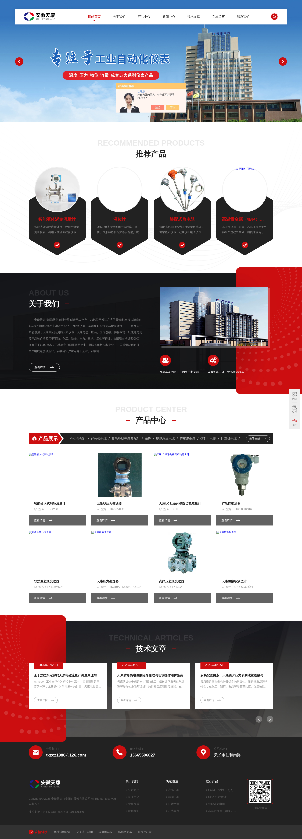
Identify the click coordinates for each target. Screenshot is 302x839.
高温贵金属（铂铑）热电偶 (245, 219)
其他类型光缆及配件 (126, 438)
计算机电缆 (229, 438)
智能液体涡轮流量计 (57, 219)
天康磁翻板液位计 (234, 581)
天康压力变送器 (108, 581)
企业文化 (133, 796)
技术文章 (193, 16)
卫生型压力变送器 (109, 503)
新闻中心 (169, 16)
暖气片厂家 (145, 831)
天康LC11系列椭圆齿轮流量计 (180, 503)
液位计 (119, 219)
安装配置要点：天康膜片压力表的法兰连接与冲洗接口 (234, 675)
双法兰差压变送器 (46, 581)
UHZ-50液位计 (217, 796)
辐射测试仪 (106, 831)
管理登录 (63, 811)
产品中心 (144, 16)
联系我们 (243, 16)
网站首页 (94, 16)
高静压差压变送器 (171, 581)
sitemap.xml (77, 811)
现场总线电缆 (165, 438)
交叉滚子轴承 (84, 831)
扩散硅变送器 (231, 503)
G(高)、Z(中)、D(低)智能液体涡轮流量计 (223, 789)
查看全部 (255, 438)
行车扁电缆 (187, 438)
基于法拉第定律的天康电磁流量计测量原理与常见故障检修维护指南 (68, 675)
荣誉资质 (133, 803)
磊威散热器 (125, 831)
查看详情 (40, 367)
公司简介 (133, 789)
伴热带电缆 (99, 438)
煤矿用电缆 (208, 438)
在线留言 (218, 16)
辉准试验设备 (62, 831)
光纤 (148, 438)
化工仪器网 (49, 811)
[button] (148, 117)
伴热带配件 (78, 438)
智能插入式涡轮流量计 (50, 503)
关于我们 (119, 16)
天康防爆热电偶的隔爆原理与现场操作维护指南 (150, 675)
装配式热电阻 (182, 219)
